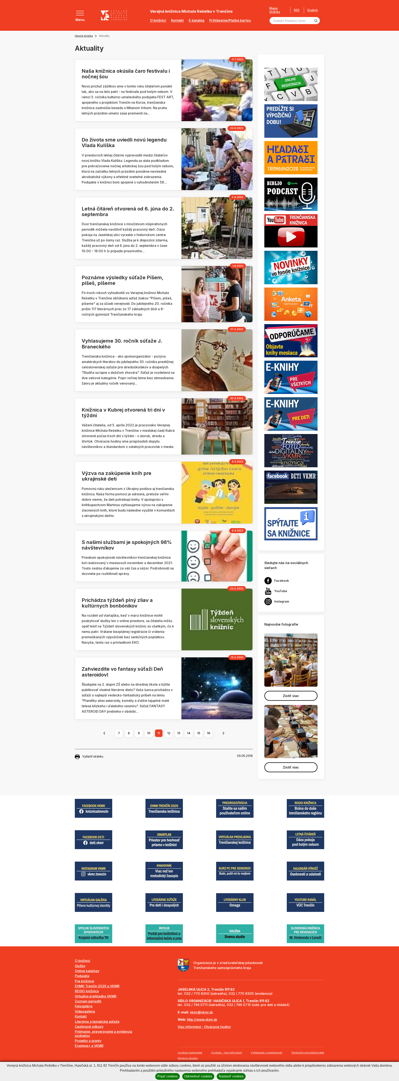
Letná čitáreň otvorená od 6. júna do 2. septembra (128, 211)
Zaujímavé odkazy (89, 1026)
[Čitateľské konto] (291, 121)
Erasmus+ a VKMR (89, 1046)
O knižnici (158, 20)
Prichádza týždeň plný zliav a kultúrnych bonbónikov (117, 603)
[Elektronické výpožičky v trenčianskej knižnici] (291, 377)
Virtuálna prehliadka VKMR (95, 996)
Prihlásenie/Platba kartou (230, 20)
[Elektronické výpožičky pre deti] (291, 414)
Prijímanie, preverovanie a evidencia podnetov (103, 1033)
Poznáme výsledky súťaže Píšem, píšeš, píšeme (123, 280)
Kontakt (177, 20)
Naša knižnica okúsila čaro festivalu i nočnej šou (126, 74)
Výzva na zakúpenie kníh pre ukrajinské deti (116, 476)
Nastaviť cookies (231, 1076)
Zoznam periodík (88, 1001)
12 (168, 733)
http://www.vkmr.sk (202, 1019)
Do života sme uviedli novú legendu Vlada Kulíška (124, 142)
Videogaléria (85, 1011)
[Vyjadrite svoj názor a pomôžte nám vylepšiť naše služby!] (291, 304)
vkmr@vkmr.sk (201, 1012)
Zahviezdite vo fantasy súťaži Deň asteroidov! (122, 672)
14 (188, 733)
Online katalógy (87, 971)
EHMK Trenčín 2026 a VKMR (97, 986)
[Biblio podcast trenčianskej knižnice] (291, 194)
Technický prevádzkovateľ (307, 1052)
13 (178, 733)
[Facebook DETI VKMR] (291, 487)
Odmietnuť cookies (198, 1076)
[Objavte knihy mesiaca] (291, 340)
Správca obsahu (188, 1058)
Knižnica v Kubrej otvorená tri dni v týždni (123, 412)
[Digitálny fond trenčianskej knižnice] (291, 450)
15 (198, 733)
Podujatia (82, 976)
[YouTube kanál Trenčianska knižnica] (291, 231)
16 (208, 733)
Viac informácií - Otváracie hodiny (204, 1027)
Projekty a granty (88, 1041)
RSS (296, 10)
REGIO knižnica (87, 991)
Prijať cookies (167, 1076)
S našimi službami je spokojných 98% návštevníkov (127, 545)
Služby (80, 966)
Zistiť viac (291, 696)
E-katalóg (196, 20)
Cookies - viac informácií (226, 1052)
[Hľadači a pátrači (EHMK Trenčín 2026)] (291, 157)
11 (159, 733)
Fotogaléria (83, 1006)
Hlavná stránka (84, 35)
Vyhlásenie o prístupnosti (266, 1052)
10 (148, 733)
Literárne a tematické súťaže (97, 1022)
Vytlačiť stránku (92, 756)
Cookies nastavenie (190, 1052)
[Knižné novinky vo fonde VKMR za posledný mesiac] (291, 267)
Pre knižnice (84, 981)
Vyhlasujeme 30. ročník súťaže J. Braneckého (122, 343)
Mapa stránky (274, 10)
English (312, 10)
